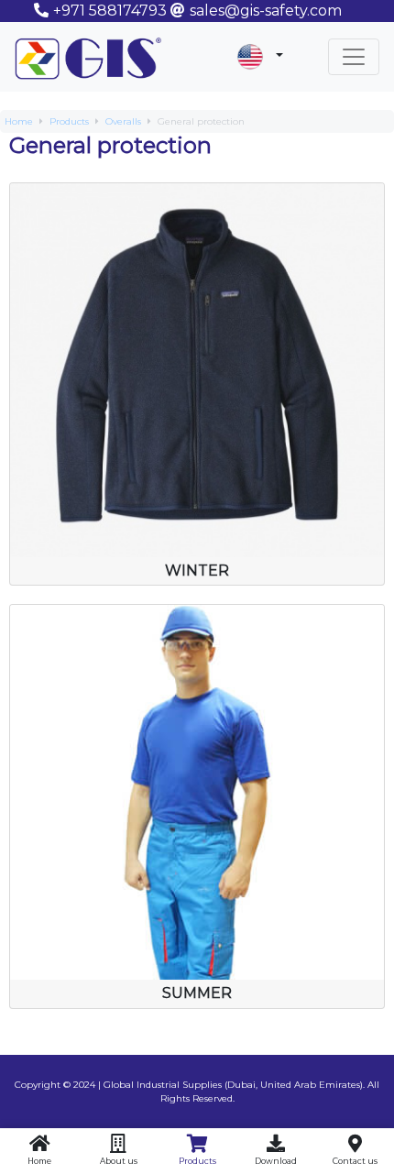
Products (69, 121)
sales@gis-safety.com (266, 10)
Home (19, 121)
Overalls (123, 121)
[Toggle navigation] (353, 56)
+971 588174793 (110, 10)
